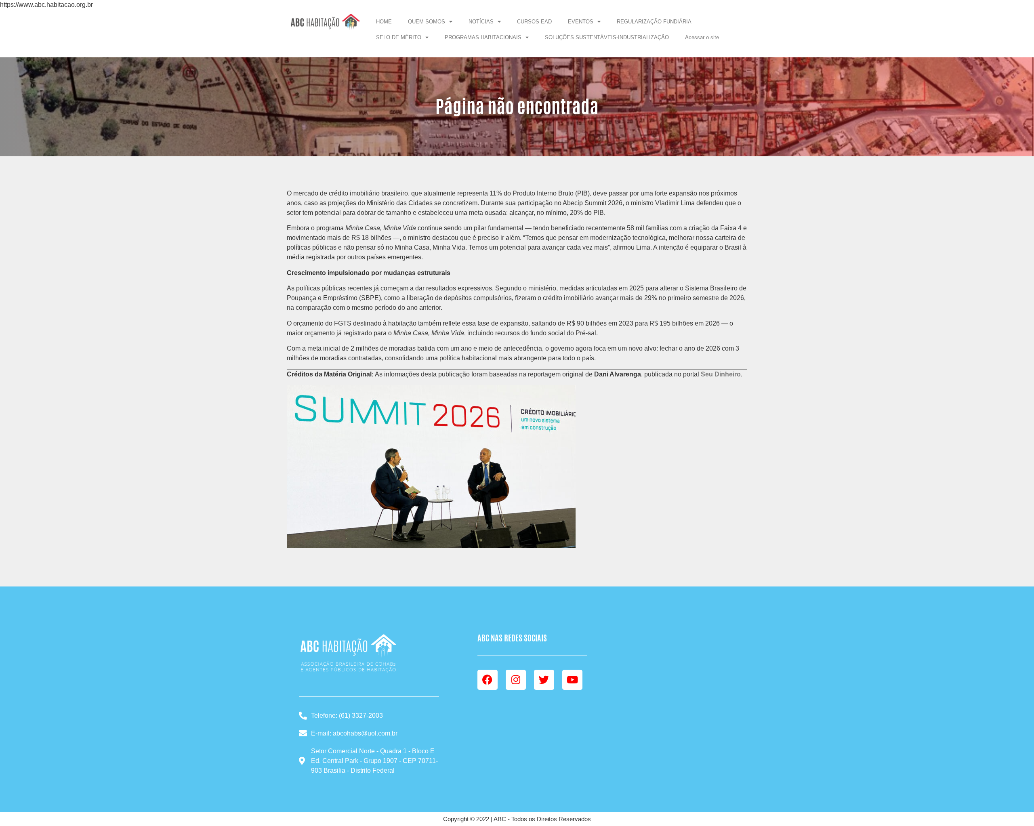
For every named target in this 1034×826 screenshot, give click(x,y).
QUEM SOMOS (426, 22)
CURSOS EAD (534, 22)
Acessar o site (702, 37)
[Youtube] (572, 680)
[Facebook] (487, 680)
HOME (384, 22)
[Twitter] (544, 680)
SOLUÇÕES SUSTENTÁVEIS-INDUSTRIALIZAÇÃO (607, 37)
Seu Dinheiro (721, 374)
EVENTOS (580, 22)
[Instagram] (516, 680)
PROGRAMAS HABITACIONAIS (483, 37)
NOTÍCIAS (481, 22)
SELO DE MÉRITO (398, 37)
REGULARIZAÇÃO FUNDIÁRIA (654, 22)
